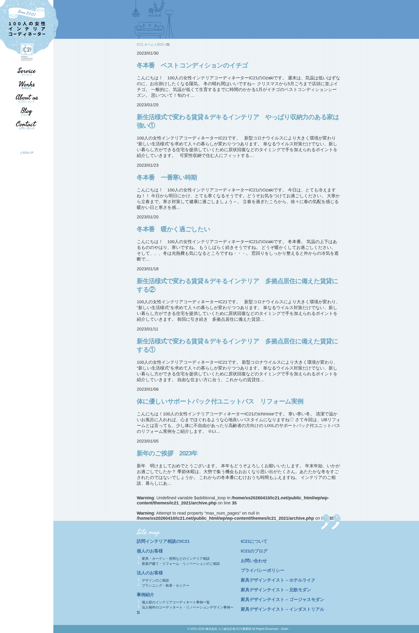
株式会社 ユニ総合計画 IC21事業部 (228, 629)
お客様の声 (26, 152)
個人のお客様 (150, 551)
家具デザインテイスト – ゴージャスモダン (282, 599)
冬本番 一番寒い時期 (167, 177)
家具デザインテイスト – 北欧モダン (276, 589)
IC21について (27, 101)
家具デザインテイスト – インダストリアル (282, 609)
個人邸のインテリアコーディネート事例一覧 (176, 602)
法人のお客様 (150, 572)
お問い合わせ (27, 128)
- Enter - (285, 629)
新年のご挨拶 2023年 (167, 453)
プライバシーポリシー (262, 570)
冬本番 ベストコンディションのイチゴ (192, 65)
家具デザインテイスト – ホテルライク (278, 580)
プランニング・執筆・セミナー (165, 585)
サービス (26, 74)
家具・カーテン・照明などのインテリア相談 (176, 558)
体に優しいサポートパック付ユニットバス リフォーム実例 (220, 401)
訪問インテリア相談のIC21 (163, 541)
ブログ (24, 114)
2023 (160, 44)
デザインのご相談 (155, 580)
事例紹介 (26, 88)
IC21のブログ (254, 551)
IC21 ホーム (145, 44)
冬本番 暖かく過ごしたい (173, 229)
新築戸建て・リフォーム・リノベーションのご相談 (181, 564)
